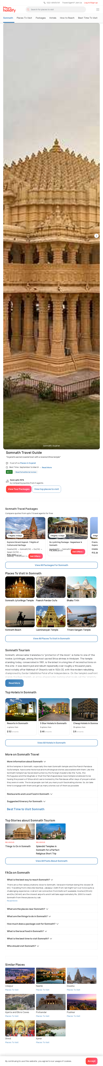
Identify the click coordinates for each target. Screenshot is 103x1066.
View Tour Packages (19, 489)
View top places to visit (46, 489)
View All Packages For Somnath (51, 565)
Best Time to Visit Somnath (26, 809)
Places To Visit (24, 17)
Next (96, 236)
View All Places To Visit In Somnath (51, 638)
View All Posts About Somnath (51, 860)
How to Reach (67, 17)
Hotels (52, 17)
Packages (41, 17)
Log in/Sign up (91, 2)
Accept (91, 1061)
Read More (12, 900)
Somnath (8, 17)
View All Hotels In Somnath (51, 742)
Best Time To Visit (88, 17)
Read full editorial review (26, 472)
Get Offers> (35, 556)
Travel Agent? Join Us (72, 2)
